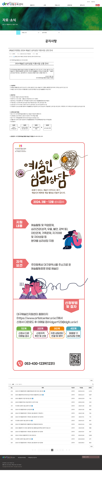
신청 (45, 5)
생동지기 (32, 5)
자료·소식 (57, 5)
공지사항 (44, 32)
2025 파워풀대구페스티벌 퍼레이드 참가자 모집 (26, 402)
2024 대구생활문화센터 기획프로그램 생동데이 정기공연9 (29, 431)
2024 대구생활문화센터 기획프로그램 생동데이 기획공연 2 (29, 413)
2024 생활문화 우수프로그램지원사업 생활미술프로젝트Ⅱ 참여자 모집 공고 (33, 428)
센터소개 (82, 5)
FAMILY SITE (85, 457)
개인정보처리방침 (22, 457)
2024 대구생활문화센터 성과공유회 (24, 409)
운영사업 (70, 5)
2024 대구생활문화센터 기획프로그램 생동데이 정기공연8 (29, 442)
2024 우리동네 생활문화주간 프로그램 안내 (25, 435)
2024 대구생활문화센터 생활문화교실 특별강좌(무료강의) (29, 424)
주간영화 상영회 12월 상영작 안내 (23, 406)
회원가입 (93, 1)
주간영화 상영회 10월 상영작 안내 (23, 439)
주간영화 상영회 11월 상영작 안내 (23, 420)
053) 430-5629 (7, 464)
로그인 (88, 1)
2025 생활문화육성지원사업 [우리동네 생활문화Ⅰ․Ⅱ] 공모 (28, 395)
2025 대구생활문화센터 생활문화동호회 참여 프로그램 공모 (29, 391)
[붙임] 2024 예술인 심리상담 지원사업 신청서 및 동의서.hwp (28, 56)
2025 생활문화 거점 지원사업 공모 (23, 398)
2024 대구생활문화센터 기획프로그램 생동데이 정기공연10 (29, 417)
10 (62, 450)
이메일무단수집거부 (32, 457)
